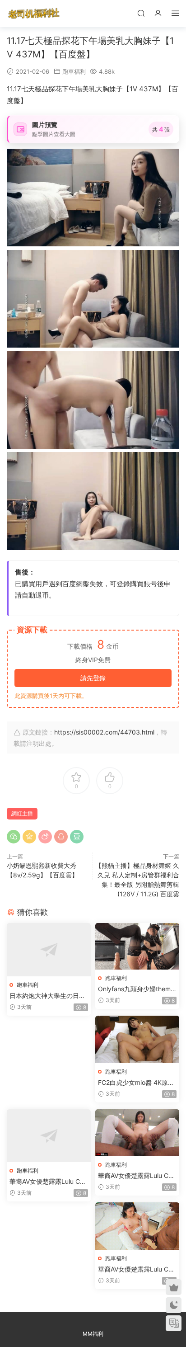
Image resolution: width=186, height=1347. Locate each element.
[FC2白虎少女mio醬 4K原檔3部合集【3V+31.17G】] (137, 1039)
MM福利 (93, 1333)
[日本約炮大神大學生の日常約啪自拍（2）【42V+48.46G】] (49, 949)
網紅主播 (22, 813)
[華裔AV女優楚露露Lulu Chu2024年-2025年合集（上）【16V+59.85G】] (49, 1135)
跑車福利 (74, 71)
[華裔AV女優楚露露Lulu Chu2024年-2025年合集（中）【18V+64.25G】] (137, 1132)
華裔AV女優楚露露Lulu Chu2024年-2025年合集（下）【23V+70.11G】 (137, 1269)
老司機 (34, 13)
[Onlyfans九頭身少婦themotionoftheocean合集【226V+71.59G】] (137, 946)
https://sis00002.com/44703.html (104, 732)
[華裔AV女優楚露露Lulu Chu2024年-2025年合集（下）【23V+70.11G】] (137, 1226)
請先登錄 (93, 678)
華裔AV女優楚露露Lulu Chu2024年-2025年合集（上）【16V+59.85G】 (48, 1181)
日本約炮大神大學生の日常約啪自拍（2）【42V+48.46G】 (48, 996)
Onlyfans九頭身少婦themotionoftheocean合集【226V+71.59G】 (137, 989)
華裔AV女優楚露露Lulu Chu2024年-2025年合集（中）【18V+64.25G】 (137, 1176)
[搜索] (141, 13)
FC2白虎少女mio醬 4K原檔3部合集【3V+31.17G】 (136, 1083)
